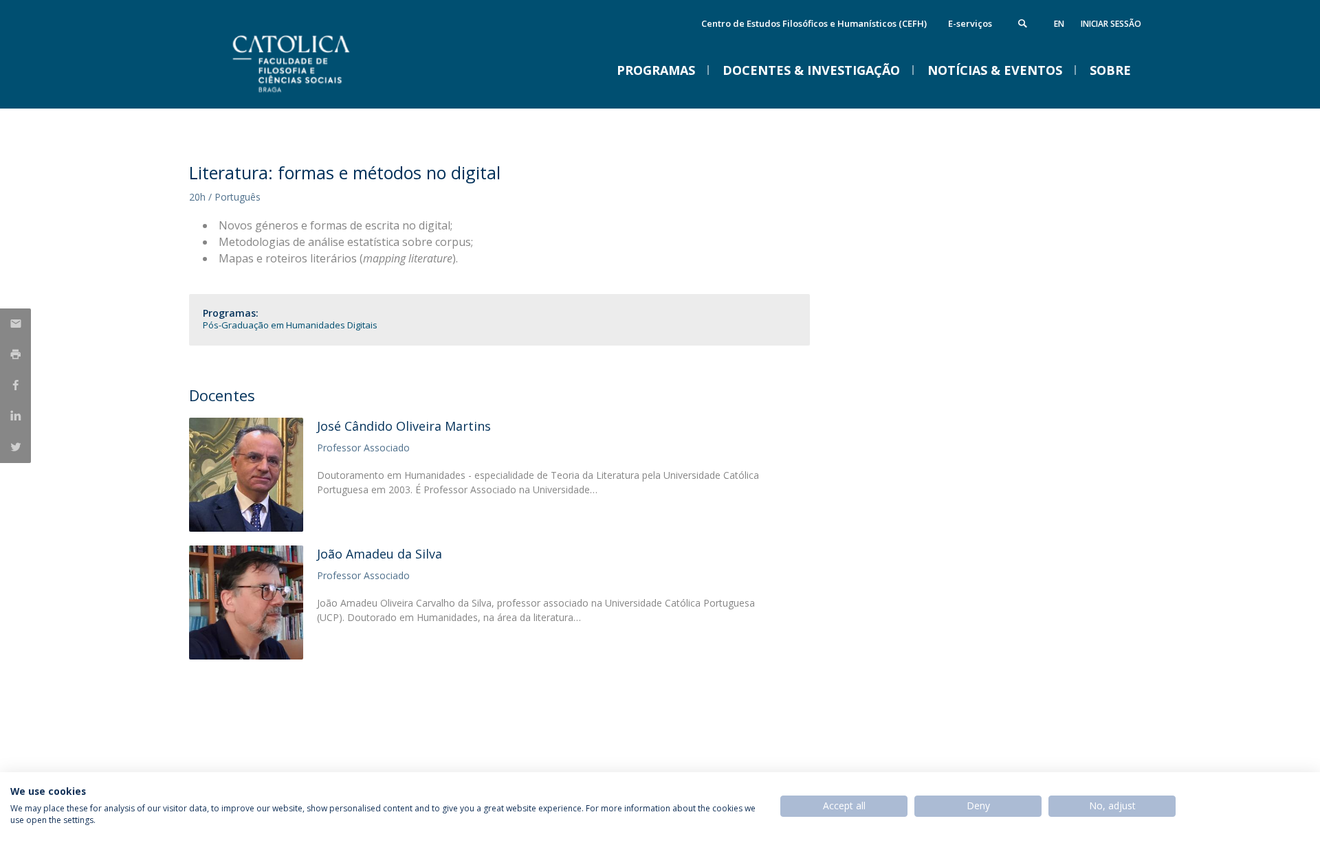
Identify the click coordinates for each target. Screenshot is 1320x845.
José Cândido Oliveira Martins (404, 426)
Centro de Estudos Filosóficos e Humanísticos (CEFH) (814, 23)
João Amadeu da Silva (379, 553)
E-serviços (970, 23)
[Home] (326, 94)
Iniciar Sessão (1111, 24)
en (1059, 24)
